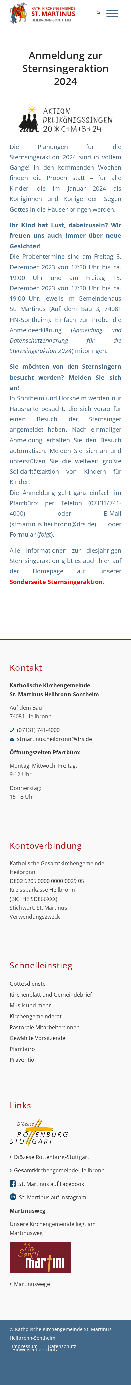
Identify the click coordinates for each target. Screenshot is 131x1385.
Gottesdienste (28, 983)
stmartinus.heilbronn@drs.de (52, 524)
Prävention (24, 1059)
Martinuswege (32, 1284)
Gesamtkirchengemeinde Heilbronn (59, 1170)
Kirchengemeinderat (36, 1016)
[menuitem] (98, 13)
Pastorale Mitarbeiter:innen (45, 1027)
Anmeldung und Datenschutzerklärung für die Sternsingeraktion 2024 (65, 340)
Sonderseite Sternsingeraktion (56, 581)
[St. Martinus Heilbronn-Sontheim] (54, 13)
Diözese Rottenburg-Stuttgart (51, 1157)
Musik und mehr (30, 1005)
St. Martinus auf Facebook (51, 1184)
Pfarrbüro (22, 1049)
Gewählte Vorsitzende (38, 1038)
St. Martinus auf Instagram (52, 1197)
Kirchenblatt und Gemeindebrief (51, 994)
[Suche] (98, 13)
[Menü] (112, 13)
